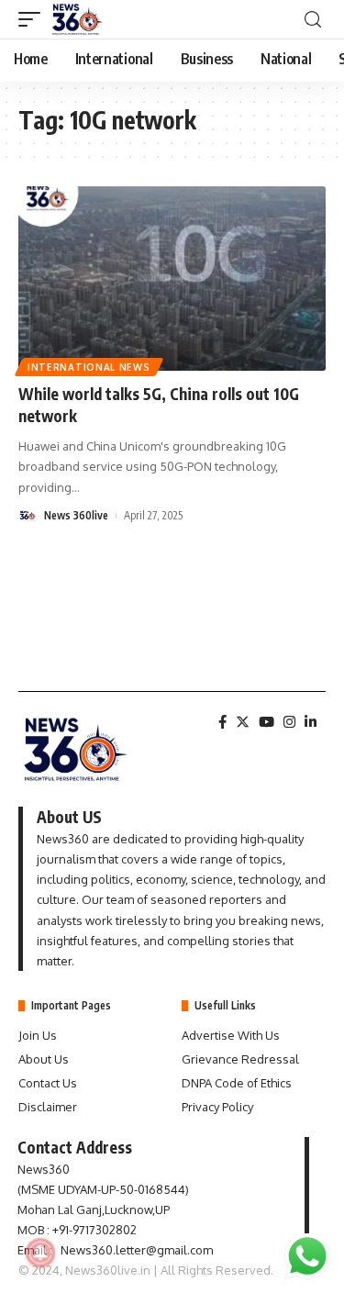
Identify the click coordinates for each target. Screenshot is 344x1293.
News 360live (76, 515)
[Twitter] (242, 722)
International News (89, 367)
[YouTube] (266, 722)
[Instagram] (289, 722)
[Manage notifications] (40, 1252)
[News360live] (78, 19)
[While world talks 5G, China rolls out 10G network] (172, 278)
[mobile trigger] (34, 19)
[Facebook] (222, 722)
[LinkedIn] (310, 722)
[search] (313, 20)
